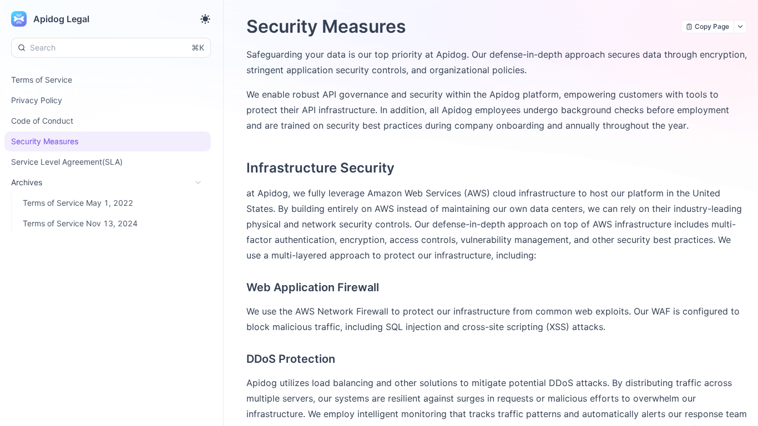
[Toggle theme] (205, 19)
